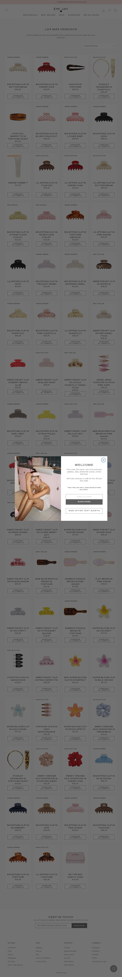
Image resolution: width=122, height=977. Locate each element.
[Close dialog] (103, 460)
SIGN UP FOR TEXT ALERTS (84, 511)
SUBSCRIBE (84, 502)
